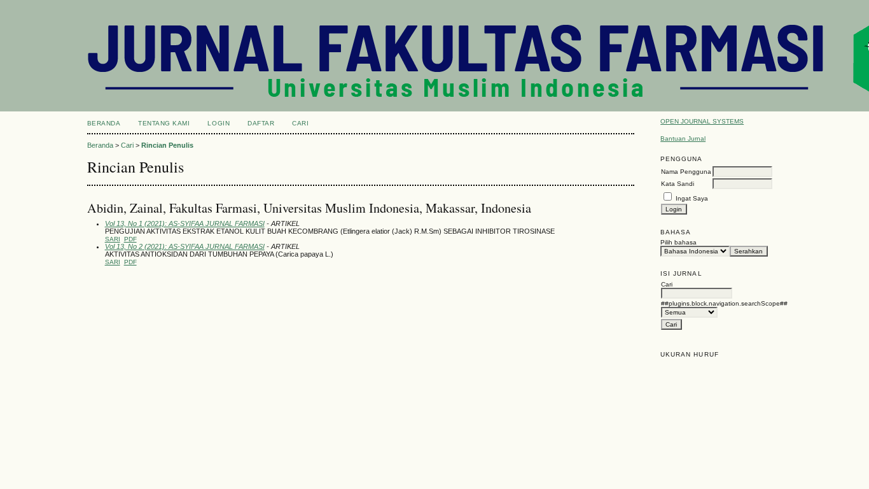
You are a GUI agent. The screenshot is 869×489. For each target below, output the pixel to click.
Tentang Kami (164, 123)
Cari (300, 123)
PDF (130, 239)
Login (218, 123)
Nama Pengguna (686, 171)
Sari (112, 239)
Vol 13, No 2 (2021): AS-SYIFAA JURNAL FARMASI (185, 246)
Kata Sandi (677, 183)
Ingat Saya (692, 198)
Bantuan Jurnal (683, 138)
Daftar (260, 123)
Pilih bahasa (678, 242)
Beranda (104, 123)
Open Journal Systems (702, 121)
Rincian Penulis (167, 145)
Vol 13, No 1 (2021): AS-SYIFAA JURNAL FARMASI (185, 223)
